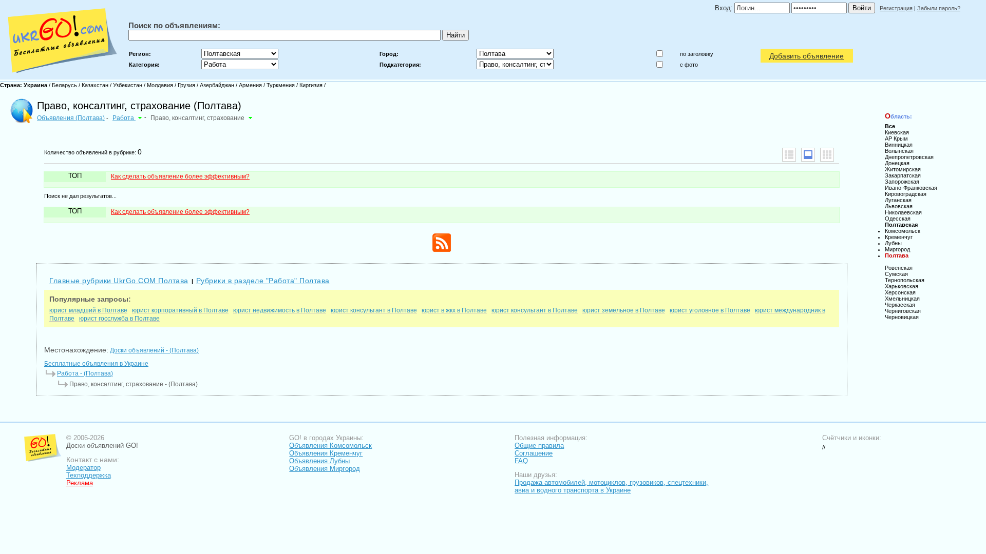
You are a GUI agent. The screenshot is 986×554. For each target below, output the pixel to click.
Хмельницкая (902, 298)
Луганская (898, 200)
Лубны (893, 243)
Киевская (897, 132)
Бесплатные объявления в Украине (96, 363)
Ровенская (899, 268)
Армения (250, 85)
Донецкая (897, 163)
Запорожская (902, 182)
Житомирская (903, 169)
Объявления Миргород (324, 468)
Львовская (899, 206)
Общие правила (539, 445)
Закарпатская (903, 175)
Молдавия (160, 85)
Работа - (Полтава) (85, 373)
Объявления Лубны (319, 461)
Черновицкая (902, 317)
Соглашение (534, 453)
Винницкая (899, 145)
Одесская (898, 218)
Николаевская (903, 212)
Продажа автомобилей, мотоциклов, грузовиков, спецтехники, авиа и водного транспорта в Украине (611, 486)
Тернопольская (904, 280)
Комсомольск (902, 231)
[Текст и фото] (808, 154)
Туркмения (280, 85)
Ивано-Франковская (911, 188)
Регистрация (896, 8)
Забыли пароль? (938, 8)
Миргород (897, 249)
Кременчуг (899, 237)
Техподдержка (88, 475)
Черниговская (903, 311)
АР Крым (896, 138)
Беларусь (64, 85)
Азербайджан (217, 85)
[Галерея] (827, 154)
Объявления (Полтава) (71, 118)
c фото (689, 65)
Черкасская (900, 305)
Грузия (186, 85)
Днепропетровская (909, 157)
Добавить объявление (806, 56)
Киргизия (311, 85)
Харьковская (901, 286)
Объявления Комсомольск (330, 445)
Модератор (83, 467)
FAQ (521, 461)
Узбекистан (127, 85)
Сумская (896, 274)
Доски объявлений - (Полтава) (154, 350)
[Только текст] (789, 154)
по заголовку (696, 54)
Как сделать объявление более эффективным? (180, 176)
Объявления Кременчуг (326, 453)
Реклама (79, 483)
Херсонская (900, 292)
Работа (124, 118)
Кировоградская (905, 194)
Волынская (899, 151)
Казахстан (95, 85)
